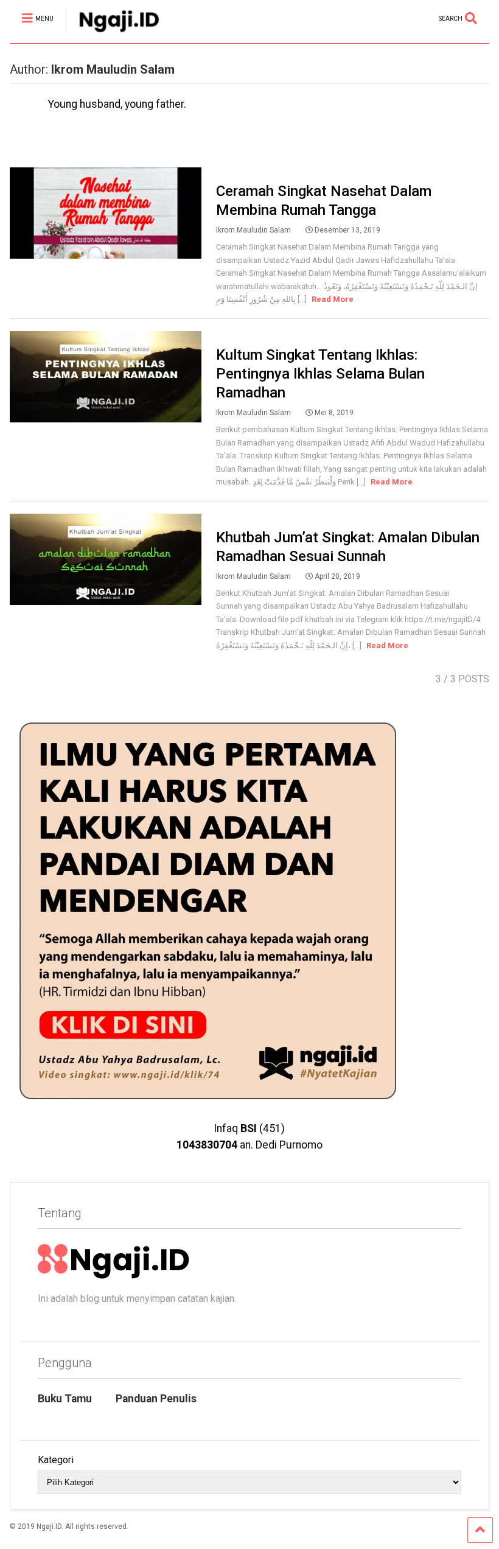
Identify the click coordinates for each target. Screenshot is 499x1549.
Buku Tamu (65, 1399)
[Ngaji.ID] (112, 34)
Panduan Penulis (156, 1399)
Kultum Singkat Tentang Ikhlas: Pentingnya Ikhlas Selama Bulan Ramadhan (320, 373)
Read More (333, 299)
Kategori (56, 1460)
